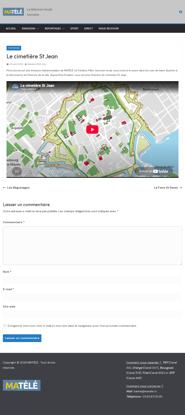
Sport (74, 28)
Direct (88, 28)
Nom (7, 272)
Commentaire (14, 222)
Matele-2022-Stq (36, 64)
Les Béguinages (18, 187)
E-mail (8, 289)
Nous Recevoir (109, 28)
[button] (37, 28)
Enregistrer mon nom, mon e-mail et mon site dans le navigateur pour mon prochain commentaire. (72, 326)
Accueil (11, 28)
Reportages (53, 28)
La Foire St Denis (166, 187)
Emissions (28, 28)
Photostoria (14, 48)
